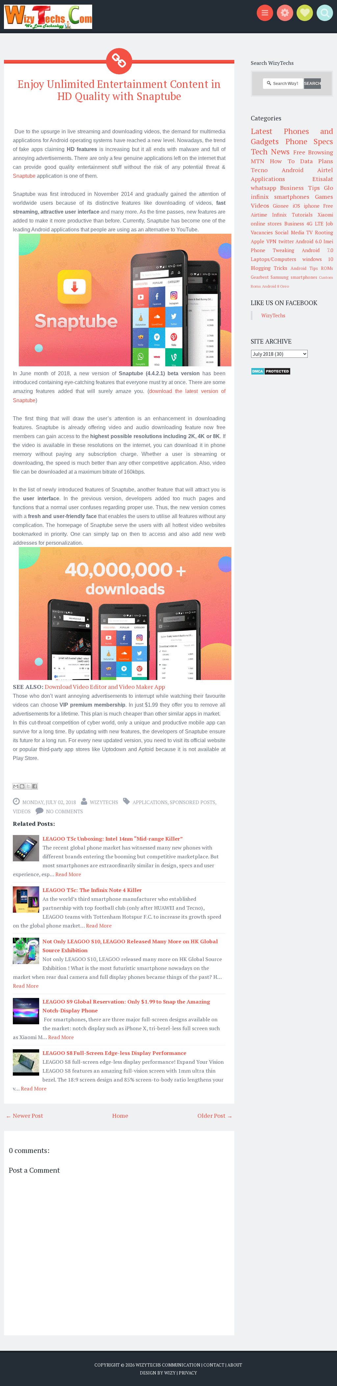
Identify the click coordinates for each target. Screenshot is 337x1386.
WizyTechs (104, 802)
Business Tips (300, 188)
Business (294, 223)
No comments (64, 811)
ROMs (327, 268)
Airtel (325, 170)
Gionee (281, 205)
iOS (296, 205)
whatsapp (263, 188)
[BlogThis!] (22, 786)
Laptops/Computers (273, 259)
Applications (150, 802)
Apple (257, 241)
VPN (271, 241)
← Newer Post (24, 1115)
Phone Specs (309, 141)
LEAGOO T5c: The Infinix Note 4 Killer (92, 890)
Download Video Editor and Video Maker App (105, 687)
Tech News (270, 151)
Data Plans (316, 161)
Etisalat (322, 179)
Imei (328, 241)
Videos (22, 811)
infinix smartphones (280, 196)
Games (324, 196)
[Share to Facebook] (34, 786)
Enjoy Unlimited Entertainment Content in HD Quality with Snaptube (119, 90)
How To (282, 161)
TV (309, 232)
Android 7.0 (317, 250)
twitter (286, 241)
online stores (266, 223)
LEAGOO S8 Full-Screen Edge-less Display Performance (114, 1053)
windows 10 (317, 259)
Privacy (188, 1373)
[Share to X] (28, 786)
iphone (312, 205)
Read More (68, 874)
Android (292, 170)
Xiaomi (325, 214)
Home (120, 1115)
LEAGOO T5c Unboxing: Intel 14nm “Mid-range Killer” (112, 838)
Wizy (170, 1373)
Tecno (259, 170)
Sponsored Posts (192, 802)
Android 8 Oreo (275, 286)
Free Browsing (313, 152)
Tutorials (302, 214)
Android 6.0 (309, 241)
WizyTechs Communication (168, 1365)
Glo (328, 188)
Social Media (289, 232)
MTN (257, 161)
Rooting (324, 232)
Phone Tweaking (272, 250)
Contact (213, 1365)
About (234, 1365)
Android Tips (304, 268)
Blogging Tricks (269, 268)
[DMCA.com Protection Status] (271, 373)
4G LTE (314, 223)
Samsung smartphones (294, 277)
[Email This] (16, 786)
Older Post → (215, 1115)
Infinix (279, 214)
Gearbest (260, 277)
